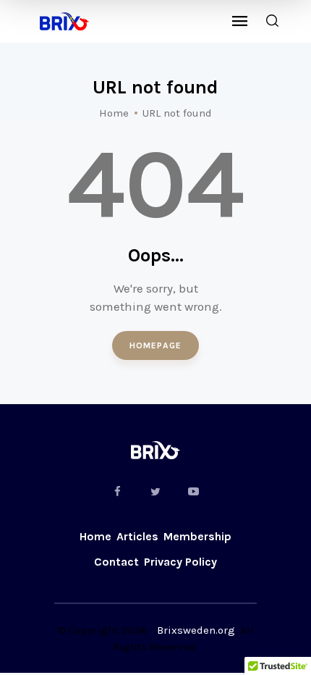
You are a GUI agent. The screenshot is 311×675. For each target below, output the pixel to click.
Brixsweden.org (196, 630)
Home (114, 113)
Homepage (155, 345)
